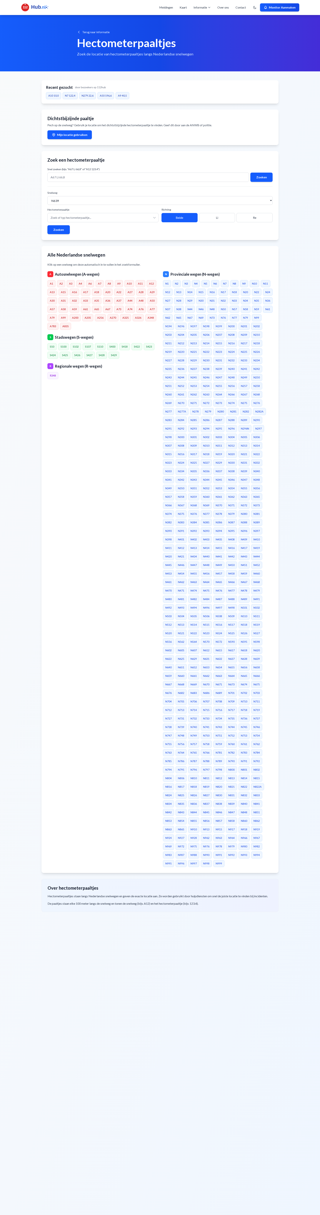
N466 (231, 582)
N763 (168, 752)
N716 (219, 709)
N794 (168, 769)
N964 (231, 837)
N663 (219, 675)
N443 (244, 556)
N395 (231, 530)
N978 (219, 846)
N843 (181, 812)
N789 (219, 761)
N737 (257, 718)
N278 (195, 411)
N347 (244, 479)
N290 (257, 420)
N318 (206, 454)
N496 (206, 607)
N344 (206, 479)
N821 (231, 786)
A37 (118, 300)
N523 (206, 633)
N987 (181, 854)
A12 (151, 283)
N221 (194, 351)
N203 (168, 334)
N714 (194, 709)
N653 (206, 667)
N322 (257, 454)
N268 (257, 394)
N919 (257, 829)
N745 (244, 727)
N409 (244, 539)
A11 (140, 283)
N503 (168, 616)
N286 (206, 420)
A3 (70, 283)
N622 (168, 658)
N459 (244, 573)
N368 (194, 505)
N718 (244, 709)
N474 (194, 590)
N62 (167, 317)
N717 (231, 709)
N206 (206, 334)
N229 (194, 360)
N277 (168, 411)
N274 (231, 403)
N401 (181, 539)
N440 (206, 556)
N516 (219, 624)
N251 (168, 385)
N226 (257, 351)
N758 (206, 744)
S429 (114, 355)
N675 (257, 684)
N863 (168, 829)
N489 (244, 599)
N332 (257, 462)
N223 (219, 351)
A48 (141, 300)
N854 (181, 820)
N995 (168, 863)
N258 (257, 385)
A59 (74, 309)
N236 (181, 368)
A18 (96, 292)
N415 (219, 547)
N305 (244, 437)
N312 (231, 445)
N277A (182, 411)
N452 (257, 565)
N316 (181, 454)
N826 (194, 795)
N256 (231, 385)
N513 (181, 624)
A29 (152, 292)
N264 (219, 394)
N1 (167, 283)
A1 (51, 283)
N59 (256, 309)
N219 (168, 351)
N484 (206, 599)
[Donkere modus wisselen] (255, 7)
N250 (257, 377)
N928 (194, 837)
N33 (234, 300)
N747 (168, 735)
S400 (112, 346)
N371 (231, 505)
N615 (219, 650)
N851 (257, 812)
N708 (219, 701)
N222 (206, 351)
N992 (231, 854)
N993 (244, 854)
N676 (168, 692)
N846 (219, 812)
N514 (194, 624)
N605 (181, 650)
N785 (168, 761)
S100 (63, 346)
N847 (231, 812)
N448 (206, 565)
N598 (257, 641)
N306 (257, 437)
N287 (219, 420)
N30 (201, 300)
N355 (244, 488)
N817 (181, 786)
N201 (244, 326)
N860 (244, 820)
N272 (206, 403)
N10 (254, 283)
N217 (244, 343)
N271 (194, 403)
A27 (130, 292)
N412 (181, 547)
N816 (168, 786)
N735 (231, 718)
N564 (194, 641)
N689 (219, 692)
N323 (168, 462)
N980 (244, 846)
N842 (168, 812)
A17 (85, 292)
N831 (231, 795)
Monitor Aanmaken (282, 7)
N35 (256, 300)
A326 (138, 317)
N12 (167, 292)
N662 (206, 675)
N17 (223, 292)
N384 (194, 522)
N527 (257, 633)
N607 (194, 650)
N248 (231, 377)
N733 (206, 718)
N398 (168, 539)
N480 (168, 599)
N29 (190, 300)
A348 (151, 317)
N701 (231, 692)
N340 (257, 471)
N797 (206, 769)
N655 (231, 667)
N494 (194, 607)
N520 (168, 633)
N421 (181, 556)
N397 (257, 530)
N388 (244, 522)
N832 (244, 795)
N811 (206, 778)
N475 (206, 590)
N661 (194, 675)
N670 (206, 684)
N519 (257, 624)
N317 (194, 454)
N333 (168, 471)
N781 (219, 752)
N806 (181, 778)
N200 (231, 326)
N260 (168, 394)
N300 (181, 437)
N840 (244, 803)
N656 (244, 667)
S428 (102, 355)
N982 (257, 846)
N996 (181, 863)
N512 (168, 624)
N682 (181, 692)
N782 (231, 752)
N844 (194, 812)
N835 (181, 803)
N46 (201, 309)
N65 (178, 317)
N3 (186, 283)
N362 (231, 496)
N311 (219, 445)
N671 (219, 684)
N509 (231, 616)
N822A (258, 786)
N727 (168, 718)
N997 (194, 863)
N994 (257, 854)
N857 (219, 820)
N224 (231, 351)
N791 (244, 761)
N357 (168, 496)
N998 (206, 863)
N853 (168, 820)
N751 (219, 735)
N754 (257, 735)
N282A (259, 411)
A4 (80, 283)
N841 (257, 803)
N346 (231, 479)
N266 (231, 394)
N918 (244, 829)
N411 (168, 547)
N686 (206, 692)
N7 (224, 283)
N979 (231, 846)
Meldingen (166, 7)
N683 (194, 692)
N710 (244, 701)
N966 (244, 837)
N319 (219, 454)
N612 (206, 650)
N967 (257, 837)
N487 (219, 599)
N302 (206, 437)
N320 (231, 454)
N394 (219, 530)
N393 (206, 530)
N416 (231, 547)
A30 (52, 300)
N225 (244, 351)
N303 (219, 437)
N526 (244, 633)
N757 (194, 744)
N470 (168, 590)
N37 (167, 309)
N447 (194, 565)
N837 (206, 803)
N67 (190, 317)
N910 (194, 829)
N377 (206, 513)
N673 (231, 684)
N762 (257, 744)
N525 (231, 633)
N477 (231, 590)
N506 (206, 616)
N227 (168, 360)
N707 (206, 701)
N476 (219, 590)
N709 (231, 701)
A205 (88, 317)
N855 (194, 820)
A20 (107, 292)
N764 (181, 752)
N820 (219, 786)
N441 (219, 556)
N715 (206, 709)
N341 (168, 479)
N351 (194, 488)
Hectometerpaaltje (58, 209)
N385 (206, 522)
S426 (77, 355)
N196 (181, 326)
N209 (244, 334)
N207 (219, 334)
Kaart (183, 7)
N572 (219, 641)
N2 (176, 283)
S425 (65, 355)
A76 (141, 309)
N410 (257, 539)
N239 (219, 368)
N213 (194, 343)
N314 (257, 445)
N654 (219, 667)
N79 (245, 317)
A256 (100, 317)
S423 (149, 346)
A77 (152, 309)
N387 (231, 522)
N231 (219, 360)
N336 (206, 471)
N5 (205, 283)
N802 (257, 769)
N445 (168, 565)
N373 (257, 505)
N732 (194, 718)
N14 (190, 292)
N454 (181, 573)
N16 (212, 292)
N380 (244, 513)
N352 (206, 488)
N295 (219, 428)
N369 (206, 505)
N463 (194, 582)
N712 (168, 709)
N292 (181, 428)
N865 (181, 829)
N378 (219, 513)
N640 (168, 667)
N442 (231, 556)
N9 (244, 283)
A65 (96, 309)
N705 (181, 701)
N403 (206, 539)
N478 (244, 590)
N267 (244, 394)
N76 (223, 317)
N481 (181, 599)
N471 (181, 590)
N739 (181, 727)
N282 (246, 411)
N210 (257, 334)
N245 (194, 377)
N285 (194, 420)
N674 (244, 684)
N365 (257, 496)
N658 (257, 667)
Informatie (200, 7)
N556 (168, 641)
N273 (219, 403)
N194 (168, 326)
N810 (194, 778)
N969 (168, 846)
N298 (168, 437)
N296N (245, 428)
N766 (206, 752)
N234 (257, 360)
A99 (63, 317)
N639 (257, 658)
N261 (181, 394)
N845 (206, 812)
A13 (52, 292)
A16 (74, 292)
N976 (206, 846)
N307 (168, 445)
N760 (231, 744)
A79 (52, 317)
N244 (181, 377)
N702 (244, 692)
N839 (231, 803)
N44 (190, 309)
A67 (107, 309)
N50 (223, 309)
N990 (206, 854)
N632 (219, 658)
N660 (181, 675)
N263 (206, 394)
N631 (206, 658)
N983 (168, 854)
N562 (181, 641)
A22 (118, 292)
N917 (231, 829)
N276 (257, 403)
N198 (206, 326)
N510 (244, 616)
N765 (194, 752)
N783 (244, 752)
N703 (257, 692)
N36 (267, 300)
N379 (231, 513)
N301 (194, 437)
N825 (181, 795)
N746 (257, 727)
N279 (208, 411)
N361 (219, 496)
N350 (181, 488)
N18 (234, 292)
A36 (107, 300)
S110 (100, 346)
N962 (206, 837)
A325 (125, 317)
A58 (63, 309)
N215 (219, 343)
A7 (99, 283)
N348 (257, 479)
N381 (257, 513)
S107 (88, 346)
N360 (206, 496)
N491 (257, 599)
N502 (257, 607)
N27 (167, 300)
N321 (244, 454)
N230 (206, 360)
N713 (181, 709)
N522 (194, 633)
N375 (181, 513)
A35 (96, 300)
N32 (223, 300)
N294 (206, 428)
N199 (219, 326)
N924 (168, 837)
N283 (168, 420)
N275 (244, 403)
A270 (113, 317)
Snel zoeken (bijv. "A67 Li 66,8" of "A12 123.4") (73, 169)
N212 (181, 343)
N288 (231, 420)
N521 (181, 633)
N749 (194, 735)
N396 (244, 530)
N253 (194, 385)
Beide (179, 217)
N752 (231, 735)
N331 (244, 462)
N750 (206, 735)
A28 (141, 292)
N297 (258, 428)
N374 (168, 513)
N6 (215, 283)
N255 (219, 385)
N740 (194, 727)
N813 (231, 778)
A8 (109, 283)
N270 (181, 403)
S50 (52, 346)
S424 (53, 355)
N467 (244, 582)
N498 (231, 607)
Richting (166, 209)
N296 (231, 428)
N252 (181, 385)
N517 (231, 624)
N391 (181, 530)
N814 (244, 778)
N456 (206, 573)
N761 (244, 744)
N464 (206, 582)
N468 (257, 582)
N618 (244, 650)
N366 (168, 505)
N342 (181, 479)
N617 (231, 650)
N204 (181, 334)
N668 (181, 684)
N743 (219, 727)
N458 (231, 573)
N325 (194, 462)
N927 (181, 837)
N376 (194, 513)
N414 (206, 547)
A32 (74, 300)
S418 (125, 346)
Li (217, 217)
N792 (257, 761)
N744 (231, 727)
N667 (168, 684)
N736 (244, 718)
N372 (244, 505)
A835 (65, 326)
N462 (181, 582)
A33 (85, 300)
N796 (194, 769)
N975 (194, 846)
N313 (244, 445)
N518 (244, 624)
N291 (168, 428)
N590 (231, 641)
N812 (219, 778)
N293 (194, 428)
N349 (168, 488)
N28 (178, 300)
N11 (265, 283)
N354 (231, 488)
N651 (181, 667)
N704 (168, 701)
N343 (194, 479)
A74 (130, 309)
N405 (219, 539)
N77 (234, 317)
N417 (244, 547)
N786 (181, 761)
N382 (168, 522)
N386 (219, 522)
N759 (219, 744)
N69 (201, 317)
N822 (244, 786)
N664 (231, 675)
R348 (53, 375)
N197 (194, 326)
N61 (267, 309)
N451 (244, 565)
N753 (244, 735)
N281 (233, 411)
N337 (219, 471)
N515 (206, 624)
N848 (244, 812)
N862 (257, 820)
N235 (168, 368)
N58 (245, 309)
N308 (181, 445)
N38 (178, 309)
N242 (257, 368)
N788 (206, 761)
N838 (219, 803)
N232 (231, 360)
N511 (257, 616)
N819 (206, 786)
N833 (257, 795)
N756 (181, 744)
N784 (257, 752)
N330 (231, 462)
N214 (206, 343)
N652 (194, 667)
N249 (244, 377)
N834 (168, 803)
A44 (130, 300)
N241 (244, 368)
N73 (212, 317)
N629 (194, 658)
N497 (219, 607)
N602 (168, 650)
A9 (119, 283)
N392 (194, 530)
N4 (196, 283)
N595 (244, 641)
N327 (206, 462)
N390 (168, 530)
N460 (257, 573)
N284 (181, 420)
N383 (181, 522)
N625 (181, 658)
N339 (244, 471)
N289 (244, 420)
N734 (219, 718)
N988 (194, 854)
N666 (257, 675)
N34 (245, 300)
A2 (61, 283)
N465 (219, 582)
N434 (194, 556)
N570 (206, 641)
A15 (63, 292)
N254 (206, 385)
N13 (178, 292)
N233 (244, 360)
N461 (168, 582)
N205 (194, 334)
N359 (194, 496)
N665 (244, 675)
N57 (234, 309)
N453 (168, 573)
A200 (75, 317)
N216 (231, 343)
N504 (181, 616)
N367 (181, 505)
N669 (194, 684)
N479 (257, 590)
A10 (129, 283)
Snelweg (52, 192)
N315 (168, 454)
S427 (89, 355)
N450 (231, 565)
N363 (244, 496)
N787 (194, 761)
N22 (256, 292)
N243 (168, 377)
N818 (194, 786)
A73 (118, 309)
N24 (267, 292)
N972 (181, 846)
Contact (241, 7)
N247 (219, 377)
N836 (194, 803)
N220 (181, 351)
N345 (219, 479)
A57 (52, 309)
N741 (206, 727)
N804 (168, 778)
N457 (219, 573)
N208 (231, 334)
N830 (219, 795)
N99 (256, 317)
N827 (206, 795)
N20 (245, 292)
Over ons (223, 7)
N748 (181, 735)
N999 (219, 863)
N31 (212, 300)
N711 (257, 701)
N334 (181, 471)
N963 (219, 837)
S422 (137, 346)
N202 (257, 326)
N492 (168, 607)
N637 (231, 658)
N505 (194, 616)
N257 (244, 385)
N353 (219, 488)
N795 (181, 769)
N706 (194, 701)
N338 (231, 471)
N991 (219, 854)
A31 (63, 300)
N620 (257, 650)
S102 (76, 346)
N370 (219, 505)
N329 (219, 462)
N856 (206, 820)
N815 (257, 778)
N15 (201, 292)
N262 (194, 394)
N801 (244, 769)
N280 (221, 411)
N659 (168, 675)
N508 (219, 616)
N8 (234, 283)
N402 (194, 539)
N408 (231, 539)
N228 (181, 360)
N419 (257, 547)
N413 (194, 547)
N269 (168, 403)
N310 (206, 445)
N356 (257, 488)
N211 (168, 343)
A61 (85, 309)
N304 (231, 437)
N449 (219, 565)
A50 (152, 300)
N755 (168, 744)
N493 (181, 607)
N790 (231, 761)
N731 (181, 718)
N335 (194, 471)
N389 (257, 522)
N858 (231, 820)
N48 (212, 309)
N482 (194, 599)
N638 (244, 658)
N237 (194, 368)
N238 (206, 368)
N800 (231, 769)
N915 (219, 829)
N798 (219, 769)
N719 (257, 709)
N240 (231, 368)
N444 (257, 556)
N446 (181, 565)
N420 (168, 556)
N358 (181, 496)
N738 (168, 727)
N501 (244, 607)
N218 (257, 343)
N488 (231, 599)
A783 (53, 326)
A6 (90, 283)
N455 (194, 573)
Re (254, 217)
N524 (219, 633)
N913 (206, 829)
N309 (194, 445)
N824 (168, 795)
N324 (181, 462)
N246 (206, 377)
